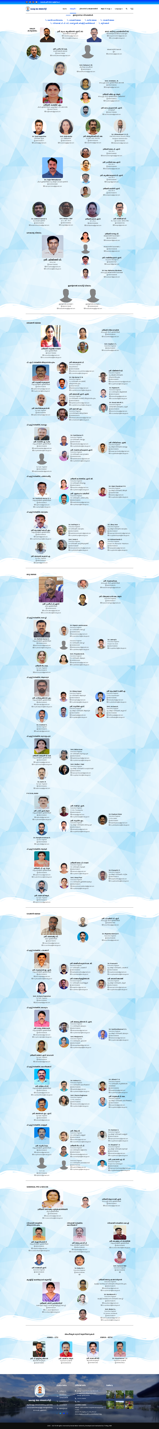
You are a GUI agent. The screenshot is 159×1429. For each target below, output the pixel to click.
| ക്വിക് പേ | (56, 2)
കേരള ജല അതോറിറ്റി (40, 1400)
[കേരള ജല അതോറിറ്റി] (36, 9)
